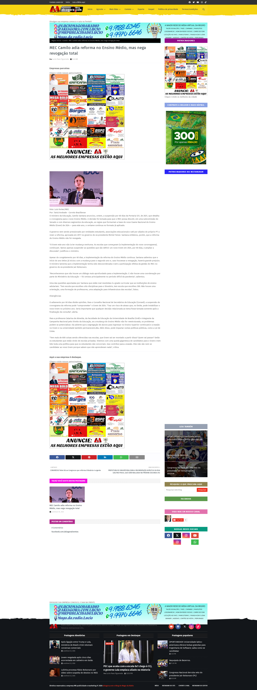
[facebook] (190, 2)
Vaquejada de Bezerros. (178, 455)
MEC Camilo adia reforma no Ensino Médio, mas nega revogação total (66, 507)
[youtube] (198, 2)
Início (68, 2)
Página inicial (56, 41)
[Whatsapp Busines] (203, 542)
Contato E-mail (184, 686)
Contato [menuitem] (128, 9)
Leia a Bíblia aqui (78, 2)
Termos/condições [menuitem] (190, 9)
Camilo (65, 41)
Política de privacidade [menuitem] (168, 9)
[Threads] (168, 542)
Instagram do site (168, 686)
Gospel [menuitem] (151, 9)
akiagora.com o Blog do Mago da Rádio (118, 686)
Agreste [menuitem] (99, 9)
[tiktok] (205, 2)
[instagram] (202, 2)
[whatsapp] (195, 542)
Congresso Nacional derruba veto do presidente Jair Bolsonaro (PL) (184, 469)
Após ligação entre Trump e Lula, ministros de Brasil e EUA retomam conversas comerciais (77, 645)
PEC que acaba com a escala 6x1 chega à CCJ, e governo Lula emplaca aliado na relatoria (127, 668)
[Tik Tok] (203, 535)
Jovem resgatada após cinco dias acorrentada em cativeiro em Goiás (77, 659)
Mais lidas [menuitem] (113, 9)
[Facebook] (186, 542)
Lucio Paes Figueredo (60, 59)
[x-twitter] (177, 535)
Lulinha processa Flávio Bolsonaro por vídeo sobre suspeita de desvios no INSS (79, 671)
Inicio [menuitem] (90, 9)
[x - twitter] (194, 2)
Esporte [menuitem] (141, 9)
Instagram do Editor (199, 686)
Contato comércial (56, 2)
